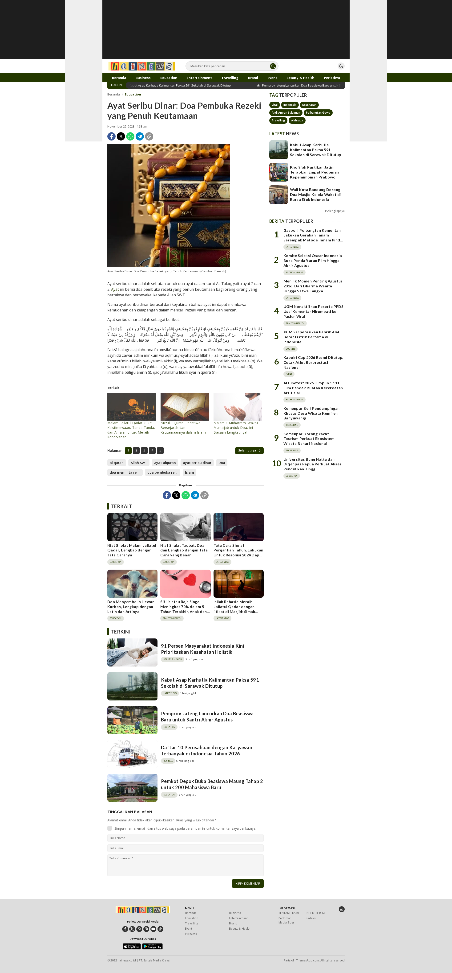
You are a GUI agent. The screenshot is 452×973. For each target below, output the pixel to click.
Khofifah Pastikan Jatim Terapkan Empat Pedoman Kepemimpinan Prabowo (314, 172)
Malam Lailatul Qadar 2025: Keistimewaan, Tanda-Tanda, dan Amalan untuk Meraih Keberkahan (131, 430)
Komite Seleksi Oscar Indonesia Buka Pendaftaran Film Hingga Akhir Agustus (312, 260)
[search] (273, 66)
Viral (275, 105)
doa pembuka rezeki (163, 472)
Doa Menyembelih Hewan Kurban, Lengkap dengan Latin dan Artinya (130, 606)
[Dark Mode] (341, 66)
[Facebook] (111, 136)
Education (133, 94)
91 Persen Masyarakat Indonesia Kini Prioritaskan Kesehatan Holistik (202, 649)
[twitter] (132, 929)
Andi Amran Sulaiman (286, 113)
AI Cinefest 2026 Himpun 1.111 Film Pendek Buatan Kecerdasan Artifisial (313, 388)
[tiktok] (160, 929)
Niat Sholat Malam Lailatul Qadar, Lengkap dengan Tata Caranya (131, 550)
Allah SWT (139, 462)
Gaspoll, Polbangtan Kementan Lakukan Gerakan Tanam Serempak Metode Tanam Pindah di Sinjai (313, 237)
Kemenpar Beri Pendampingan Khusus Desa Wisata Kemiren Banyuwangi (311, 413)
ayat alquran (165, 462)
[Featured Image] (168, 205)
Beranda (113, 94)
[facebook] (125, 929)
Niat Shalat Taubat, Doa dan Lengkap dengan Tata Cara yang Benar (184, 550)
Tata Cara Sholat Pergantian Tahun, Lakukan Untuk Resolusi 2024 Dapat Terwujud (238, 552)
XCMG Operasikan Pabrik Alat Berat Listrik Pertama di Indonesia (311, 337)
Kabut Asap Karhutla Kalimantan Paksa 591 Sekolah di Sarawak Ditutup (210, 683)
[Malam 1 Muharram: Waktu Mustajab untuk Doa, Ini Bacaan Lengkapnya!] (238, 407)
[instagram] (146, 929)
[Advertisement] (226, 33)
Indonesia (289, 105)
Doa (221, 462)
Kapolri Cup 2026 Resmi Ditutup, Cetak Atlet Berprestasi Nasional (313, 362)
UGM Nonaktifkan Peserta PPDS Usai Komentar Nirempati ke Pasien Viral (313, 311)
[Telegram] (140, 136)
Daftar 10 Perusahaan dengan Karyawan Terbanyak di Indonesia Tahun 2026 (206, 750)
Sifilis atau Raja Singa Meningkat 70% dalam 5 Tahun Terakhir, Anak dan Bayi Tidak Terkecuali (183, 608)
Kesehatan (309, 105)
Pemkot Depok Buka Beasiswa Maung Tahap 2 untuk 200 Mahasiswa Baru (212, 784)
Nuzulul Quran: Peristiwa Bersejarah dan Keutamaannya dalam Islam (183, 428)
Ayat (115, 289)
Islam (189, 472)
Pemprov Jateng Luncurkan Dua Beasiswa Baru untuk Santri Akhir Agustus (207, 716)
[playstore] (152, 948)
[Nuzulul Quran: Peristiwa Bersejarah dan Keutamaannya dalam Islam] (185, 407)
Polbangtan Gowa (318, 113)
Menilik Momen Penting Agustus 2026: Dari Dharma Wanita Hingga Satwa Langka (313, 286)
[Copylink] (149, 136)
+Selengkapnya (335, 211)
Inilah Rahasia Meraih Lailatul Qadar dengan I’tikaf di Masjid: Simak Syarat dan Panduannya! (236, 608)
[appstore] (132, 948)
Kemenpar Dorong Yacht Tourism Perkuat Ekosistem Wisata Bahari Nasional (309, 438)
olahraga (297, 120)
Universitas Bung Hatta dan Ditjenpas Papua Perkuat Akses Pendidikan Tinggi (312, 464)
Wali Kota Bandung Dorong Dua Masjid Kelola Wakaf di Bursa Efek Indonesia (315, 194)
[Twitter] (121, 136)
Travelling (278, 120)
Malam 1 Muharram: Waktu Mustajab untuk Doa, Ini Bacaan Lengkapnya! (236, 428)
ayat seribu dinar (197, 462)
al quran (117, 462)
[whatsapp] (139, 929)
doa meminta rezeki (126, 472)
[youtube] (153, 929)
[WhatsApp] (130, 136)
